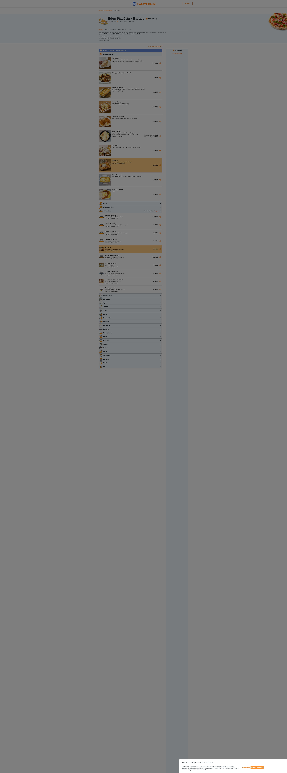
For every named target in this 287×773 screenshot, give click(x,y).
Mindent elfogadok (257, 767)
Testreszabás (246, 767)
